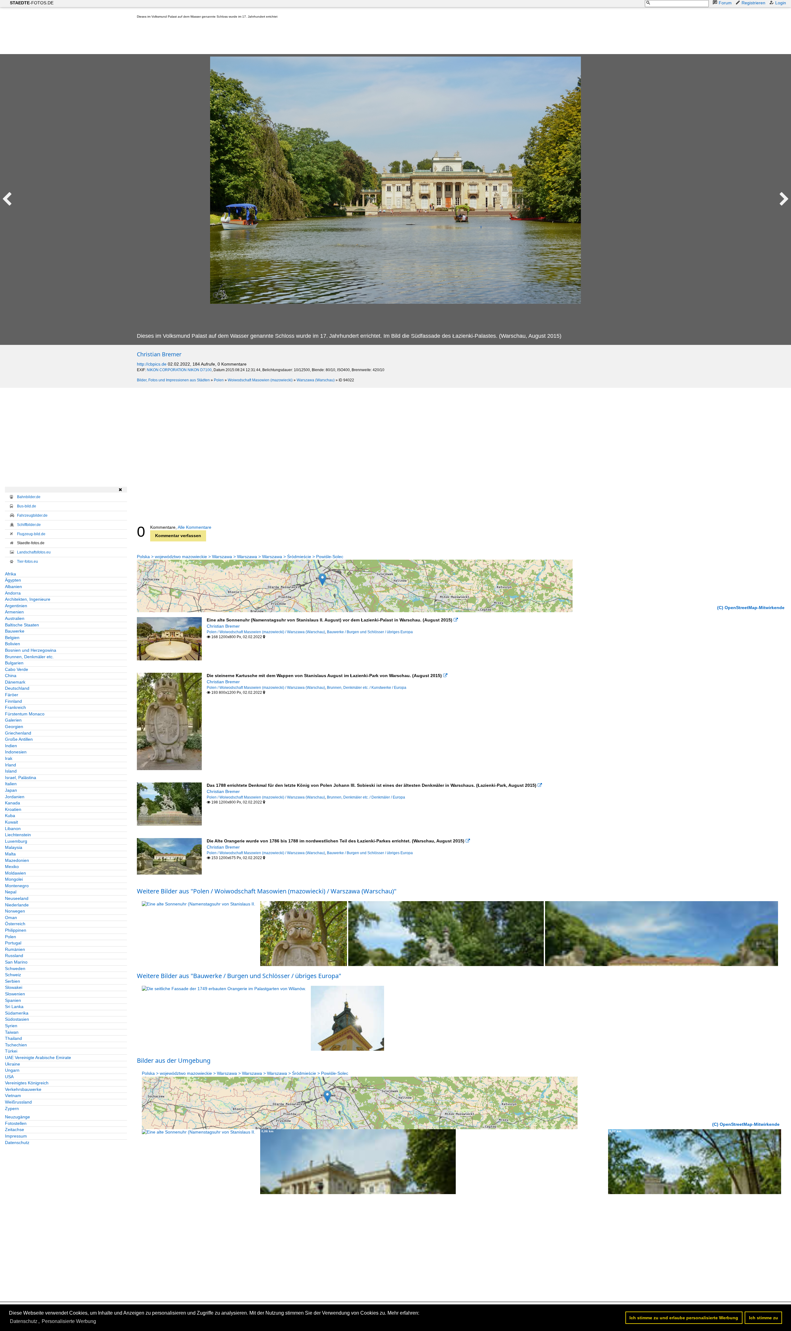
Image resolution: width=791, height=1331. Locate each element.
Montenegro (17, 885)
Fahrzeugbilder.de (32, 515)
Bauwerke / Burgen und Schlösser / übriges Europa (370, 632)
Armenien (14, 611)
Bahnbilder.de (28, 497)
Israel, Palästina (20, 777)
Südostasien (17, 1019)
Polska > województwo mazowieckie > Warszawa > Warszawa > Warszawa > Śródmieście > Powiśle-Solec (240, 556)
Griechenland (18, 733)
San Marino (16, 962)
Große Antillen (19, 739)
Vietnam (13, 1095)
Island (11, 771)
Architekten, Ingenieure (27, 599)
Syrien (11, 1025)
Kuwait (11, 822)
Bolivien (12, 643)
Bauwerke (14, 631)
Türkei (11, 1051)
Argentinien (16, 605)
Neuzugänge (17, 1116)
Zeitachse (14, 1129)
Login (780, 2)
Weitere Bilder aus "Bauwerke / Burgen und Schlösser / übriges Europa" (239, 976)
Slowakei (13, 987)
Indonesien (16, 751)
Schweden (15, 968)
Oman (11, 917)
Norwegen (15, 911)
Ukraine (12, 1064)
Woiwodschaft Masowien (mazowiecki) (260, 380)
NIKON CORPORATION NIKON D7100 (179, 370)
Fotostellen (16, 1123)
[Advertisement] (249, 38)
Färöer (11, 694)
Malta (10, 853)
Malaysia (13, 847)
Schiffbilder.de (29, 525)
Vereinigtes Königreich (27, 1082)
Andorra (13, 593)
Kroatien (13, 809)
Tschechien (16, 1044)
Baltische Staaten (22, 624)
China (10, 675)
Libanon (13, 828)
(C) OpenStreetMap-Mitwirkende (751, 607)
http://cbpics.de (152, 364)
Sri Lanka (14, 1006)
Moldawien (15, 873)
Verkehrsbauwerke (23, 1089)
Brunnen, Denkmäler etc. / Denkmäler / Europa (366, 797)
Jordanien (14, 796)
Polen (219, 380)
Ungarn (12, 1070)
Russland (14, 955)
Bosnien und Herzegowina (30, 650)
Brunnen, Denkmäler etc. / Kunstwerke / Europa (366, 687)
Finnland (13, 701)
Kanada (12, 802)
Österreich (15, 923)
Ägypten (13, 580)
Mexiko (12, 866)
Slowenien (15, 993)
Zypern (12, 1108)
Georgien (14, 726)
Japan (11, 790)
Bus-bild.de (26, 506)
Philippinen (15, 930)
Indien (11, 745)
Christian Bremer (159, 354)
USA (9, 1076)
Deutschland (17, 688)
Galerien (13, 720)
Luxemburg (16, 841)
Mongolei (14, 879)
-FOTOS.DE (31, 2)
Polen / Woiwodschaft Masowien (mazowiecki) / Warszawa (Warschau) (266, 632)
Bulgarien (14, 662)
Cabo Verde (16, 669)
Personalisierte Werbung (69, 1321)
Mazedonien (17, 860)
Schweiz (13, 974)
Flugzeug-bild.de (31, 534)
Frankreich (15, 707)
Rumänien (15, 949)
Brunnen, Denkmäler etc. (29, 656)
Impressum (16, 1136)
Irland (10, 764)
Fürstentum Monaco (24, 713)
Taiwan (12, 1032)
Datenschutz (17, 1142)
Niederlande (17, 904)
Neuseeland (16, 898)
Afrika (10, 573)
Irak (8, 758)
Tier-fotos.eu (27, 561)
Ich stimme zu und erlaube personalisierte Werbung (683, 1317)
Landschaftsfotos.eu (34, 552)
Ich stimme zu (763, 1317)
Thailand (13, 1038)
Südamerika (16, 1013)
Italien (11, 783)
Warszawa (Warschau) (316, 380)
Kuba (10, 815)
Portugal (13, 942)
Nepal (10, 891)
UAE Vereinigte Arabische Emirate (38, 1057)
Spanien (13, 1000)
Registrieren (753, 2)
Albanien (13, 586)
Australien (14, 618)
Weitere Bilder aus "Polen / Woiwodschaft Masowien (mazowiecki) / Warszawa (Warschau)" (266, 891)
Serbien (12, 981)
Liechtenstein (18, 834)
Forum (725, 2)
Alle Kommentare (194, 527)
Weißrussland (18, 1102)
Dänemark (15, 682)
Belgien (12, 637)
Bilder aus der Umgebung (173, 1060)
